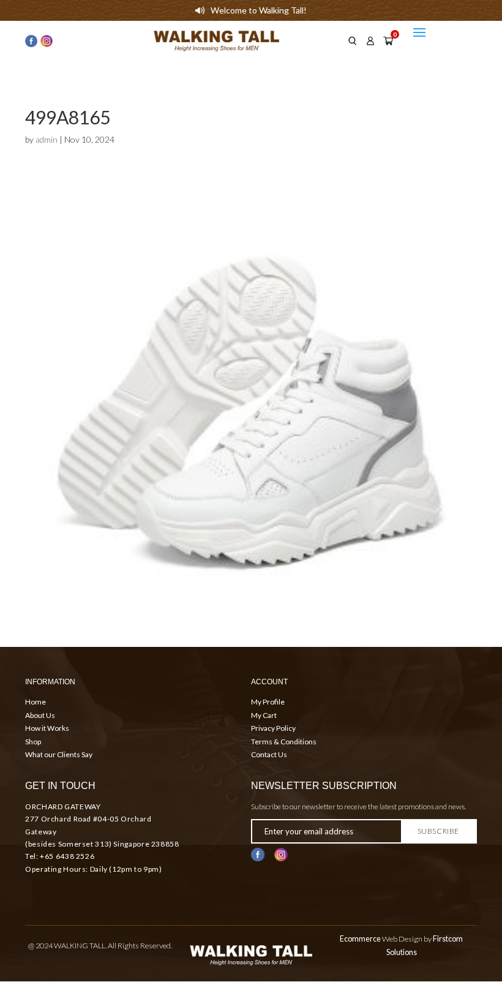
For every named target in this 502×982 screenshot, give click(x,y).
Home (35, 701)
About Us (40, 715)
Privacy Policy (273, 728)
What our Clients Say (58, 754)
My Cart (264, 715)
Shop (33, 741)
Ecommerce (360, 938)
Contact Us (269, 754)
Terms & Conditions (284, 741)
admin (47, 139)
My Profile (268, 701)
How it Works (47, 728)
